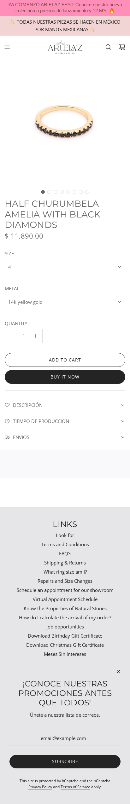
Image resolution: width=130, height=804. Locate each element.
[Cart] (122, 47)
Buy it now (65, 377)
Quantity (16, 323)
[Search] (108, 47)
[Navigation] (7, 47)
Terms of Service (75, 787)
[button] (43, 192)
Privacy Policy (40, 787)
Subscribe (65, 761)
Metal (12, 288)
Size (9, 253)
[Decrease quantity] (12, 336)
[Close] (118, 672)
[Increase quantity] (35, 336)
